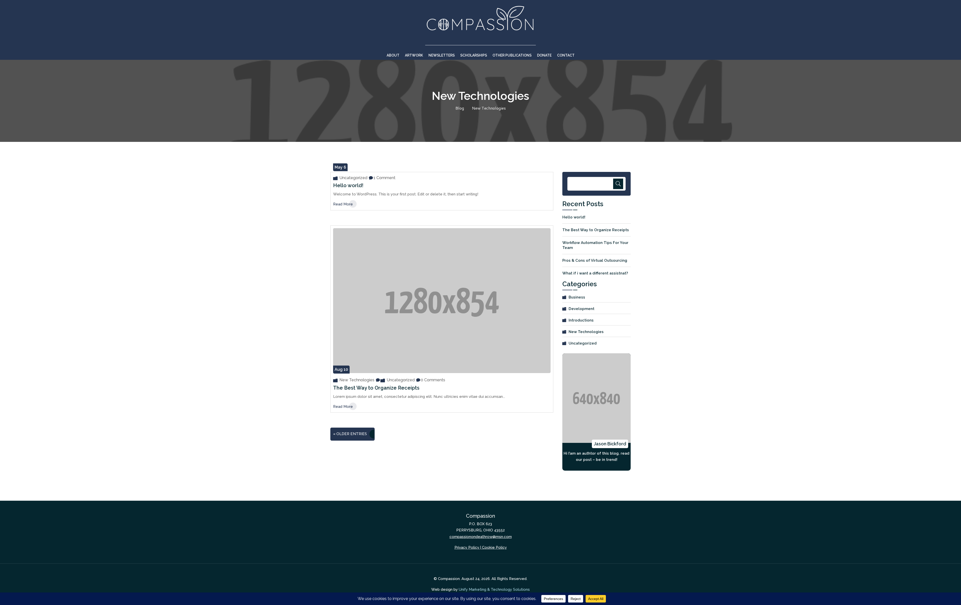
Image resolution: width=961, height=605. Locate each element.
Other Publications (512, 55)
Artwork (414, 55)
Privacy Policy (466, 547)
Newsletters (441, 55)
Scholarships (473, 55)
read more (343, 204)
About (393, 55)
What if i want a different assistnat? (595, 273)
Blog (459, 108)
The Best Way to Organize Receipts (376, 388)
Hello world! (348, 185)
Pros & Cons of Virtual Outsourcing (594, 260)
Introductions (581, 320)
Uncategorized (353, 177)
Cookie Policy (494, 547)
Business (577, 297)
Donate (544, 55)
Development (581, 309)
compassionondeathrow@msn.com (480, 536)
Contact (566, 55)
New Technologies (489, 108)
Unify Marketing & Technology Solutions (494, 589)
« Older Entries (350, 434)
